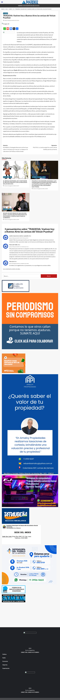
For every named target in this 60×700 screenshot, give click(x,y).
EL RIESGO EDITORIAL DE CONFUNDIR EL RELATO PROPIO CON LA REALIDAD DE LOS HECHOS (15, 182)
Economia (39, 177)
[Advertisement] (30, 614)
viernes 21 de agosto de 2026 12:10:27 (11, 186)
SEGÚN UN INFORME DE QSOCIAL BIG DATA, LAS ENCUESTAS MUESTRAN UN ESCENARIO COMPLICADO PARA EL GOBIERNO (15, 215)
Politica (10, 177)
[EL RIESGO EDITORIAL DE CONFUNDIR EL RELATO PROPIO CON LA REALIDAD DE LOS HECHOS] (15, 170)
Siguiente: (45, 147)
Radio (4, 657)
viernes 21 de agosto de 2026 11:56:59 (40, 188)
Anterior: (15, 148)
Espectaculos (5, 668)
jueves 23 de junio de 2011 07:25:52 (11, 20)
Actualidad (5, 13)
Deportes (4, 664)
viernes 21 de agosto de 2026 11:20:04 (11, 219)
